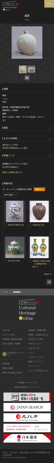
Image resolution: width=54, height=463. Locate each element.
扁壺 (4, 145)
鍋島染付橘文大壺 (16, 225)
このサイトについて (36, 357)
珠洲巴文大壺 (38, 225)
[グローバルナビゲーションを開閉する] (49, 4)
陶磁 (4, 102)
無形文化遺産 (7, 368)
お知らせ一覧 (33, 348)
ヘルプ (31, 353)
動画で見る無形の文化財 (12, 373)
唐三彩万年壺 (14, 261)
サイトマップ (33, 366)
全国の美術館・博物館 (11, 344)
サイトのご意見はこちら (38, 371)
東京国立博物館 (9, 148)
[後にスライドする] (48, 274)
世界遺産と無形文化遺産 (12, 339)
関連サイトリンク (35, 362)
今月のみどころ (34, 344)
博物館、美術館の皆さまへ (39, 335)
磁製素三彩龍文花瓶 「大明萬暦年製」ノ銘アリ (42, 264)
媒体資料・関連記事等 (37, 330)
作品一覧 (6, 330)
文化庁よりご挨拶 (35, 339)
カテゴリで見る (8, 335)
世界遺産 (6, 364)
